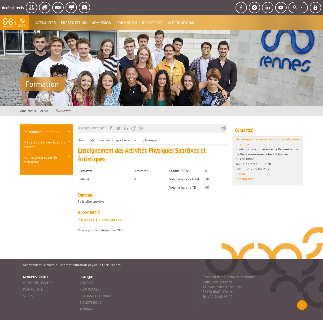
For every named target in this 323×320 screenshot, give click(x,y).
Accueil (45, 111)
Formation (127, 22)
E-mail (240, 174)
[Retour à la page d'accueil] (14, 22)
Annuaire (87, 309)
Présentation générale (41, 131)
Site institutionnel (96, 296)
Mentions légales (37, 283)
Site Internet (245, 179)
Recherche (152, 22)
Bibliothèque (90, 302)
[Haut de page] (302, 305)
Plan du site (33, 289)
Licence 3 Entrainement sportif (103, 219)
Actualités (45, 22)
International (181, 22)
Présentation (74, 22)
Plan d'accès (89, 289)
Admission (101, 22)
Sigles (28, 296)
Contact (86, 283)
